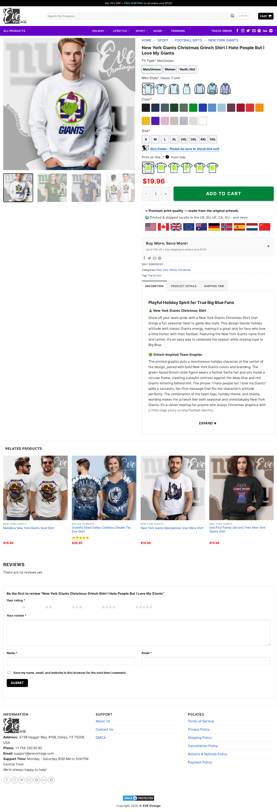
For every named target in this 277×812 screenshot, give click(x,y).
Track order (221, 30)
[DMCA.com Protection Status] (138, 798)
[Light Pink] (165, 121)
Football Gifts (188, 40)
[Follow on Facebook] (237, 31)
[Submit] (232, 16)
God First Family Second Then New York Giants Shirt (237, 529)
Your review (16, 615)
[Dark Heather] (165, 108)
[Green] (193, 108)
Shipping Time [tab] (214, 286)
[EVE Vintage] (14, 725)
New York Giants (223, 40)
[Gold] (146, 121)
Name (12, 653)
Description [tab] (154, 286)
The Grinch (154, 275)
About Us (103, 721)
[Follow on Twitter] (248, 31)
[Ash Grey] (193, 121)
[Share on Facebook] (144, 258)
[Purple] (155, 121)
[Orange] (259, 108)
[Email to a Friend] (154, 258)
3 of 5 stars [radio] (63, 607)
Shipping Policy (200, 738)
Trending (178, 30)
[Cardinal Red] (241, 108)
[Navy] (155, 108)
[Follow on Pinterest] (259, 31)
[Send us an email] (254, 31)
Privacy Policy (198, 729)
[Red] (250, 108)
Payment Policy (200, 762)
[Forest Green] (174, 108)
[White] (203, 121)
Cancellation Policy (203, 746)
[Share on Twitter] (149, 258)
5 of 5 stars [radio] (126, 607)
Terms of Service (201, 721)
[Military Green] (184, 108)
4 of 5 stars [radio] (93, 607)
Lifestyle (120, 30)
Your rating (16, 600)
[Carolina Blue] (212, 108)
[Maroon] (231, 108)
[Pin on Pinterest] (159, 258)
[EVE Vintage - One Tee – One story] (21, 16)
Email (147, 653)
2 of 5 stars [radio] (36, 607)
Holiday (98, 30)
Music (157, 30)
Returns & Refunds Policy (207, 754)
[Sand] (174, 121)
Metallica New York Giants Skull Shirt (28, 528)
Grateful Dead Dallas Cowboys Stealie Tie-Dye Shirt (101, 529)
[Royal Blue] (203, 108)
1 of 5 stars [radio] (13, 607)
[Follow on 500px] (265, 31)
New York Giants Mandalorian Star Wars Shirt (172, 528)
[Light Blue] (221, 108)
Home (146, 40)
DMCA (101, 738)
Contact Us (104, 729)
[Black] (146, 108)
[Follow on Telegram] (271, 31)
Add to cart (224, 193)
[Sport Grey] (184, 121)
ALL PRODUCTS (14, 30)
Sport (140, 30)
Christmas (184, 269)
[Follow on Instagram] (243, 31)
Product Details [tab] (184, 286)
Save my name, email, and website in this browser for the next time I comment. (69, 672)
